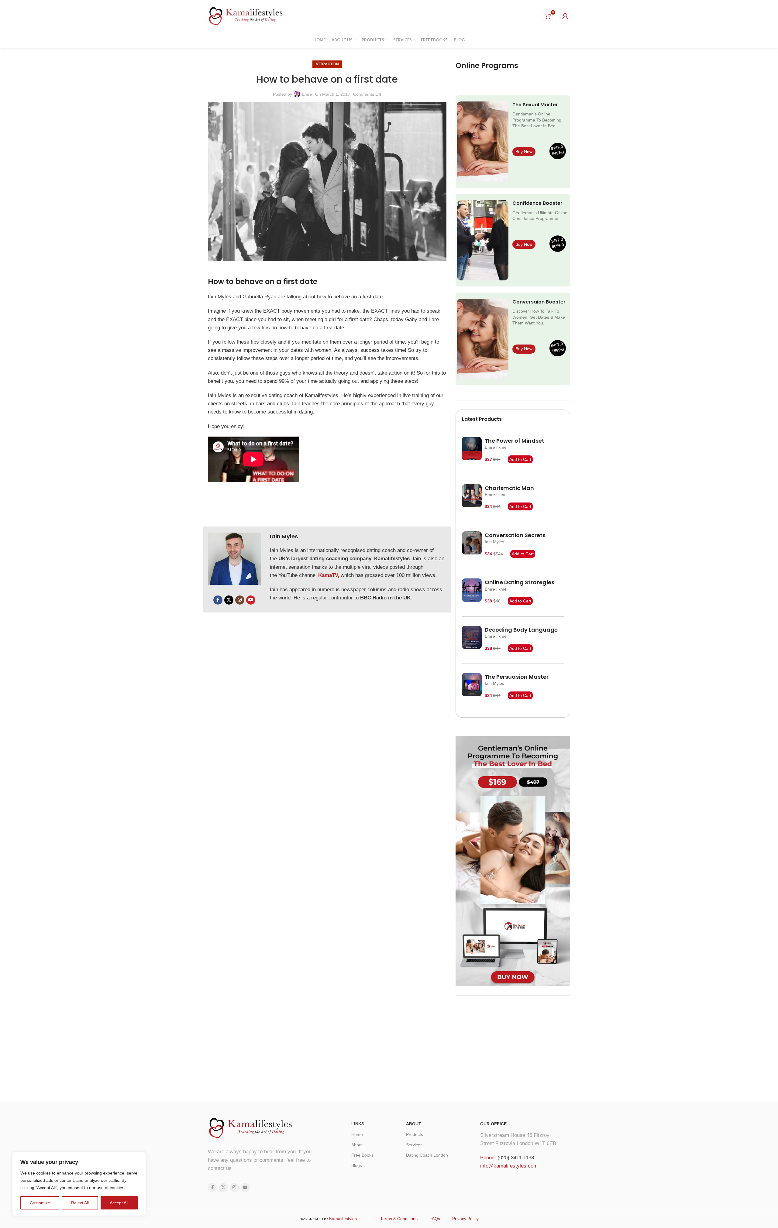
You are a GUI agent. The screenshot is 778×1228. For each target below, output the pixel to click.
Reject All (80, 1202)
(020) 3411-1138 (515, 1158)
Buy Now (523, 151)
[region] (79, 1184)
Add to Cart (520, 459)
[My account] (565, 16)
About (357, 1144)
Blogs (356, 1165)
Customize (40, 1202)
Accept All (119, 1202)
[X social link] (228, 600)
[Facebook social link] (217, 600)
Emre (307, 94)
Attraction (327, 64)
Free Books (362, 1155)
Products (414, 1134)
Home (357, 1134)
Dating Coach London (427, 1155)
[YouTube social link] (250, 600)
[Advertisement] (513, 1047)
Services (414, 1144)
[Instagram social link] (239, 600)
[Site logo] (246, 15)
